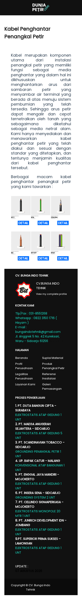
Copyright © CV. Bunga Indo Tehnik (30, 587)
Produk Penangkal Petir (53, 366)
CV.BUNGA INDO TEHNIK (47, 285)
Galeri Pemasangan (52, 386)
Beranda (21, 358)
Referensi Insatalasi (49, 376)
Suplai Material (52, 358)
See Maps (56, 341)
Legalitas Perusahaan (24, 376)
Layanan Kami (25, 384)
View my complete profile (51, 294)
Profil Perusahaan (24, 366)
